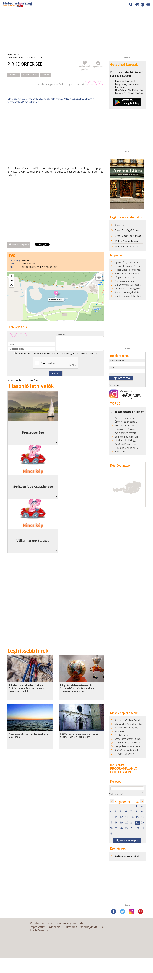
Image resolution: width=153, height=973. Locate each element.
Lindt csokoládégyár (127, 440)
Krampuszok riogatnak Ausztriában (131, 292)
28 (131, 828)
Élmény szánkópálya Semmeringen (127, 421)
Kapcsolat (55, 927)
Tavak (46, 74)
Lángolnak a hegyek (124, 277)
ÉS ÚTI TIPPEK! (120, 772)
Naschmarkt (120, 731)
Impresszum (38, 927)
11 (116, 817)
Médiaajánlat (88, 927)
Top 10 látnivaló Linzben (127, 425)
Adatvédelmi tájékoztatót (31, 353)
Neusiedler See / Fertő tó (127, 447)
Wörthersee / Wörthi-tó (127, 432)
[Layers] (99, 277)
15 (137, 817)
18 (116, 822)
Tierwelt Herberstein (124, 753)
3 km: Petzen (122, 225)
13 (126, 817)
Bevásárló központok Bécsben (127, 444)
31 (110, 833)
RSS (102, 927)
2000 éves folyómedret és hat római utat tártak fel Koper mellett (79, 735)
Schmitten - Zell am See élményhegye (133, 720)
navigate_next (143, 793)
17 (110, 822)
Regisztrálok (115, 385)
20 (126, 822)
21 (131, 822)
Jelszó (111, 367)
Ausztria (13, 57)
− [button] (12, 280)
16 (142, 817)
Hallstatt (120, 451)
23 (142, 822)
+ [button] (12, 276)
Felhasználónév (116, 360)
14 (131, 817)
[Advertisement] (56, 135)
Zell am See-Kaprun (126, 436)
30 (142, 828)
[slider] (94, 83)
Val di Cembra (121, 735)
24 (110, 828)
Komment (61, 334)
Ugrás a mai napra (127, 840)
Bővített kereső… (117, 794)
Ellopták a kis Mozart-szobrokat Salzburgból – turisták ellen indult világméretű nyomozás (77, 688)
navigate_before (112, 801)
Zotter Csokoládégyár (127, 417)
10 (110, 817)
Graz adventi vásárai (124, 281)
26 (121, 828)
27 (126, 828)
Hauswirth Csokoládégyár (127, 429)
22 (137, 822)
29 (137, 828)
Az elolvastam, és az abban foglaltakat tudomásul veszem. (57, 353)
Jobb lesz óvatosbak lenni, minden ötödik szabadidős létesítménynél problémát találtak (26, 688)
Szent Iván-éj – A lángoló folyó (129, 288)
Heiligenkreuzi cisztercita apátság (131, 746)
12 (121, 817)
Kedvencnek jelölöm (20, 245)
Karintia (22, 57)
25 (116, 828)
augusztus (122, 802)
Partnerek (71, 927)
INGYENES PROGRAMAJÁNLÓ (123, 766)
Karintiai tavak (35, 57)
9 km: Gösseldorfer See (128, 235)
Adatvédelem (39, 930)
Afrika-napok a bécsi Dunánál (132, 856)
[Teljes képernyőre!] (11, 285)
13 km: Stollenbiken (126, 241)
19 (121, 822)
